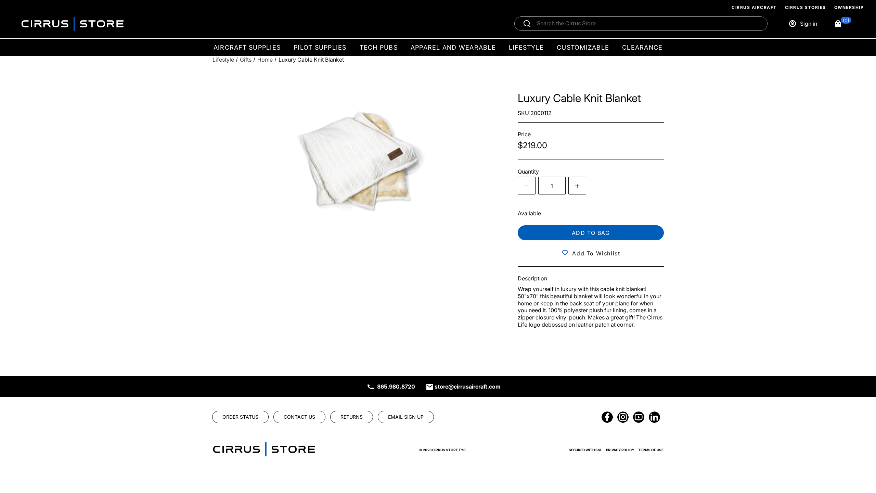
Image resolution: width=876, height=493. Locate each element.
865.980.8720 (396, 386)
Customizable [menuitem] (583, 47)
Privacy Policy (620, 450)
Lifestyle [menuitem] (526, 47)
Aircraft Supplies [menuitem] (247, 47)
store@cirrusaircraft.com (468, 386)
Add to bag (591, 232)
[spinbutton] (552, 185)
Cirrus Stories (805, 7)
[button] (843, 23)
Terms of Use (651, 450)
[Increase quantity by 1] (577, 185)
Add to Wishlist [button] (596, 253)
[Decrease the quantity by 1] (527, 185)
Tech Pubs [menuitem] (379, 47)
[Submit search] (526, 23)
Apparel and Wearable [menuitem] (453, 47)
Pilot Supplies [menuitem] (320, 47)
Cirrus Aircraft (754, 7)
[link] (859, 446)
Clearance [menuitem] (642, 47)
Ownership (849, 7)
